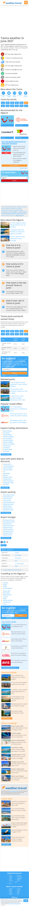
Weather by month (9, 96)
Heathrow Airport (8, 529)
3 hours (17, 552)
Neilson (5, 475)
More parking (6, 513)
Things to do (6, 602)
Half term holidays (8, 436)
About (10, 875)
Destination (4, 176)
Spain (18, 891)
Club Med (6, 484)
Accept (25, 900)
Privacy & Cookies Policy (14, 903)
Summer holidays (8, 440)
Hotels (5, 586)
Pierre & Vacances (8, 481)
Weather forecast (14, 96)
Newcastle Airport (8, 509)
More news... (6, 844)
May (21, 103)
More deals (5, 488)
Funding (19, 879)
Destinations (20, 95)
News (10, 883)
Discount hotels (7, 469)
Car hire (5, 596)
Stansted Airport (8, 497)
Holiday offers (7, 464)
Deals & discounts (26, 96)
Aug (7, 106)
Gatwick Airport (7, 506)
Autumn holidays (8, 442)
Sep (12, 106)
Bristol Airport (7, 498)
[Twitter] (4, 542)
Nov (21, 106)
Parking (10, 893)
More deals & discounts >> (10, 668)
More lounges (6, 538)
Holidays (5, 583)
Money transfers (8, 600)
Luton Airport (7, 500)
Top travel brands (8, 466)
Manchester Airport (8, 495)
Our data (19, 875)
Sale (6, 153)
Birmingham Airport (9, 502)
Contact (10, 876)
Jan (3, 103)
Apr (17, 103)
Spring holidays (7, 438)
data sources (20, 215)
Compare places (7, 449)
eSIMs (5, 598)
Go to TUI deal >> (14, 165)
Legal (10, 879)
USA (18, 894)
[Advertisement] (14, 20)
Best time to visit (3, 96)
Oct (17, 106)
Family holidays (7, 434)
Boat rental (6, 593)
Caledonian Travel (8, 482)
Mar (12, 103)
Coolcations (6, 447)
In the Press (17, 881)
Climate (10, 894)
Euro (16, 560)
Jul (3, 106)
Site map (11, 881)
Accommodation (7, 588)
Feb (7, 103)
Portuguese (18, 558)
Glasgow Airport (7, 508)
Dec (26, 106)
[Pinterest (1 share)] (7, 542)
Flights (5, 584)
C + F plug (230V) (19, 563)
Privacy (10, 878)
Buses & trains (7, 594)
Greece (18, 890)
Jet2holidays (6, 473)
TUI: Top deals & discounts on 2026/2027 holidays (14, 142)
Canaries (19, 888)
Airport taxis (6, 591)
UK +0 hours (18, 555)
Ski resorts (6, 451)
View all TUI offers (23, 168)
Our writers (19, 876)
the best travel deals (14, 791)
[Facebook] (2, 542)
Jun (26, 103)
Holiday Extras (7, 479)
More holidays (6, 454)
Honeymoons (7, 446)
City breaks (6, 433)
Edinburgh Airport (8, 504)
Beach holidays (7, 431)
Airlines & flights (7, 468)
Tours (5, 604)
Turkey (18, 893)
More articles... (7, 718)
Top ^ (3, 545)
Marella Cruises (7, 477)
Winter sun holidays (9, 444)
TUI (4, 471)
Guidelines (19, 878)
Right (16, 566)
